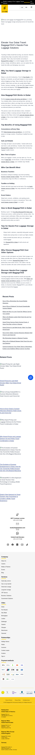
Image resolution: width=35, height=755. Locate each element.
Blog (2, 572)
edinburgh (4, 621)
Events (3, 569)
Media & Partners (5, 566)
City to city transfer (6, 584)
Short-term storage (6, 586)
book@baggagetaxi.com (17, 527)
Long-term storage (6, 589)
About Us (3, 560)
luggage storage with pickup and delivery (16, 99)
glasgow (3, 627)
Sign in (3, 656)
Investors (3, 647)
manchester (4, 630)
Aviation (3, 653)
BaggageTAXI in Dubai (7, 61)
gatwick (3, 624)
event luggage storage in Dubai (9, 202)
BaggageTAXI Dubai (23, 87)
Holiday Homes (5, 641)
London (3, 618)
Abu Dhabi (4, 612)
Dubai (2, 606)
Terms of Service (9, 700)
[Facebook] (12, 544)
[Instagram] (8, 544)
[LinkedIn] (17, 544)
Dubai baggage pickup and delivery (13, 132)
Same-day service (6, 581)
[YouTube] (22, 544)
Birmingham (4, 615)
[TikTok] (27, 544)
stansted (3, 633)
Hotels (3, 644)
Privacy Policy (18, 700)
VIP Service (4, 592)
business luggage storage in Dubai (10, 176)
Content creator (5, 650)
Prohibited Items (26, 700)
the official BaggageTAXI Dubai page (22, 212)
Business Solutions (6, 595)
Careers (3, 563)
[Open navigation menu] (31, 7)
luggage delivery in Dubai (7, 161)
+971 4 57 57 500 (17, 520)
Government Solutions (7, 598)
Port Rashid (4, 609)
